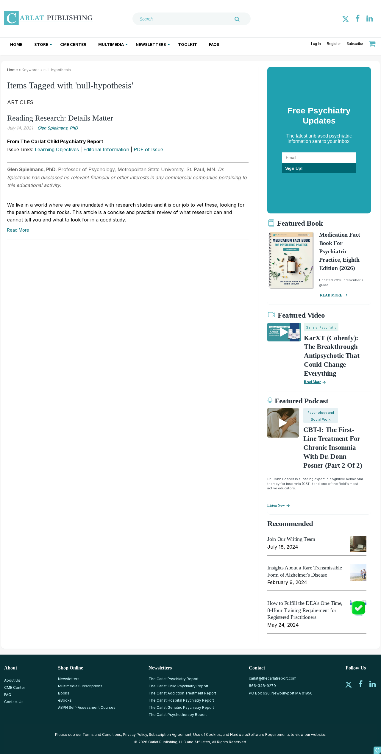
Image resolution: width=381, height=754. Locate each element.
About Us (12, 680)
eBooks (65, 700)
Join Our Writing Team (291, 539)
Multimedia (111, 44)
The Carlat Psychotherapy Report (178, 714)
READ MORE (331, 295)
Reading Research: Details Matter (60, 118)
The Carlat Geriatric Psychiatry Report (181, 707)
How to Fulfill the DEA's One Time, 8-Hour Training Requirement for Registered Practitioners (305, 610)
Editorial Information (106, 149)
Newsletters (151, 44)
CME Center (73, 44)
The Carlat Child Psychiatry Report (178, 686)
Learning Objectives (57, 149)
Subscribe (355, 44)
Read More (18, 229)
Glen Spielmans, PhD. (58, 127)
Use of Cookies (207, 734)
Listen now (276, 505)
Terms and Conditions (101, 734)
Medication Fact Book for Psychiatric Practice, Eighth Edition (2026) (339, 251)
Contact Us (14, 702)
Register (334, 44)
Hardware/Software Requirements (260, 734)
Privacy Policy (135, 734)
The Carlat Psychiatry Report (174, 679)
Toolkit (187, 44)
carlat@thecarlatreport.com (272, 678)
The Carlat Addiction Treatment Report (182, 693)
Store (41, 44)
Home (16, 44)
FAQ (7, 694)
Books (63, 693)
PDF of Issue (148, 149)
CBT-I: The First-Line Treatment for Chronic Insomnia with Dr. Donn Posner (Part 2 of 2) (332, 447)
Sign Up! (294, 168)
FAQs (214, 44)
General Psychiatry (321, 327)
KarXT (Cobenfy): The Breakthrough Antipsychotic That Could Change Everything (332, 355)
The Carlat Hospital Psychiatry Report (181, 700)
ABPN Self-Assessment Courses (86, 707)
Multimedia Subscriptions (80, 686)
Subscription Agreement (170, 734)
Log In (316, 44)
